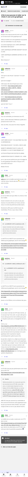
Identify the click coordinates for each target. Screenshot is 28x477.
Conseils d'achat (20, 20)
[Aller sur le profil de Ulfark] (2, 176)
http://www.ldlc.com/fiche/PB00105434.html (12, 326)
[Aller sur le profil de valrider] (2, 21)
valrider (7, 20)
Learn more (3, 2)
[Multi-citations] (2, 64)
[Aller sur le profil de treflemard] (2, 69)
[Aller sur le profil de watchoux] (2, 113)
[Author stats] (26, 31)
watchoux (7, 112)
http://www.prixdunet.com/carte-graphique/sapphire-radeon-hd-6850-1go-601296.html (12, 99)
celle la (3, 179)
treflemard (7, 68)
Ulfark (6, 175)
